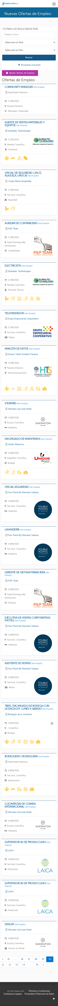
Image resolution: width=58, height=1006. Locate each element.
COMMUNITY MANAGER (24, 87)
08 (36, 959)
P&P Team (13, 228)
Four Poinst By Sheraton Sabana (23, 492)
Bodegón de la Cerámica (20, 714)
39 (37, 964)
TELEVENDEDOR (20, 313)
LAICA (11, 850)
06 (22, 959)
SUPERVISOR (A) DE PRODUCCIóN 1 (28, 843)
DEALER (15, 924)
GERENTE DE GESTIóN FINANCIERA (27, 574)
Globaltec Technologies (19, 130)
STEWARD (16, 403)
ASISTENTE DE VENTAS (23, 663)
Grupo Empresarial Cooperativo (23, 318)
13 (17, 964)
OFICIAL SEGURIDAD (22, 487)
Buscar (29, 57)
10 (50, 959)
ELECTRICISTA (19, 265)
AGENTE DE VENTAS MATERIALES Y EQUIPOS (24, 124)
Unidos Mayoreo (16, 444)
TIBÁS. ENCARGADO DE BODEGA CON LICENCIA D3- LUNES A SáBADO (29, 707)
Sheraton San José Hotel (20, 408)
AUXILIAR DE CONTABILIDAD (27, 223)
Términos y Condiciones (39, 991)
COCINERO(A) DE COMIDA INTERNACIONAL (20, 805)
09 (43, 959)
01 (9, 959)
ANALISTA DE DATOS (22, 348)
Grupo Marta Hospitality (19, 181)
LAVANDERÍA (18, 529)
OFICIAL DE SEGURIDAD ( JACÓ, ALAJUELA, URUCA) (23, 174)
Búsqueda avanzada (30, 64)
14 (24, 964)
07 (29, 959)
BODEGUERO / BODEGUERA (27, 756)
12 (10, 964)
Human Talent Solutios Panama (23, 354)
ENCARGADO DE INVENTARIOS (28, 438)
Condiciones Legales (12, 993)
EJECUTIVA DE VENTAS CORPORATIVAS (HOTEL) (27, 619)
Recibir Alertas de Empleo (21, 72)
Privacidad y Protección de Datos (39, 993)
